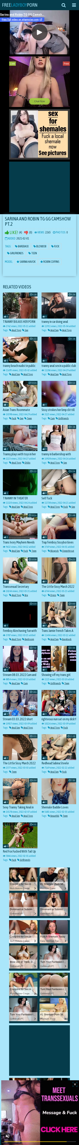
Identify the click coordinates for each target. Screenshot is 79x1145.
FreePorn (19, 5)
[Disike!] (26, 232)
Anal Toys (16, 330)
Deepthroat (68, 550)
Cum (52, 418)
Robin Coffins (51, 261)
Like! (13, 232)
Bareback (23, 246)
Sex (26, 330)
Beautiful (54, 815)
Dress (53, 595)
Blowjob (41, 246)
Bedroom (29, 639)
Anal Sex (54, 330)
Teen (34, 253)
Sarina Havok (27, 261)
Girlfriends (16, 253)
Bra (26, 595)
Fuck (56, 246)
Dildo (27, 462)
